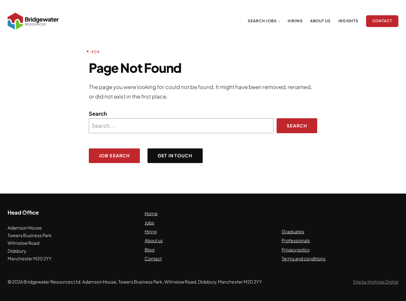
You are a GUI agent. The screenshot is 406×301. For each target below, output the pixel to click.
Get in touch (175, 155)
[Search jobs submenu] (279, 21)
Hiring (151, 231)
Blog (149, 249)
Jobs (149, 222)
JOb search (114, 155)
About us (154, 240)
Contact (153, 258)
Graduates (293, 231)
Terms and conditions (303, 258)
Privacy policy (296, 249)
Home (151, 213)
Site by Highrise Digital (375, 281)
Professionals (296, 240)
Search (98, 113)
